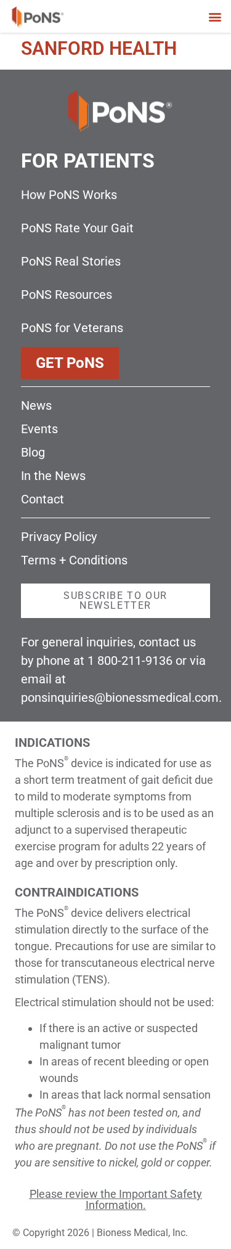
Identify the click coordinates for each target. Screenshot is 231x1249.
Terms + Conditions (74, 560)
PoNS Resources (66, 294)
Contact (42, 499)
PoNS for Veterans (72, 327)
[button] (215, 16)
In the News (53, 476)
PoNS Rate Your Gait (77, 228)
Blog (33, 452)
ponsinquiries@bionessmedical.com (120, 697)
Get (70, 363)
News (36, 405)
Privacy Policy (59, 537)
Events (39, 429)
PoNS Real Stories (71, 261)
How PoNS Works (69, 194)
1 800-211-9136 (129, 660)
